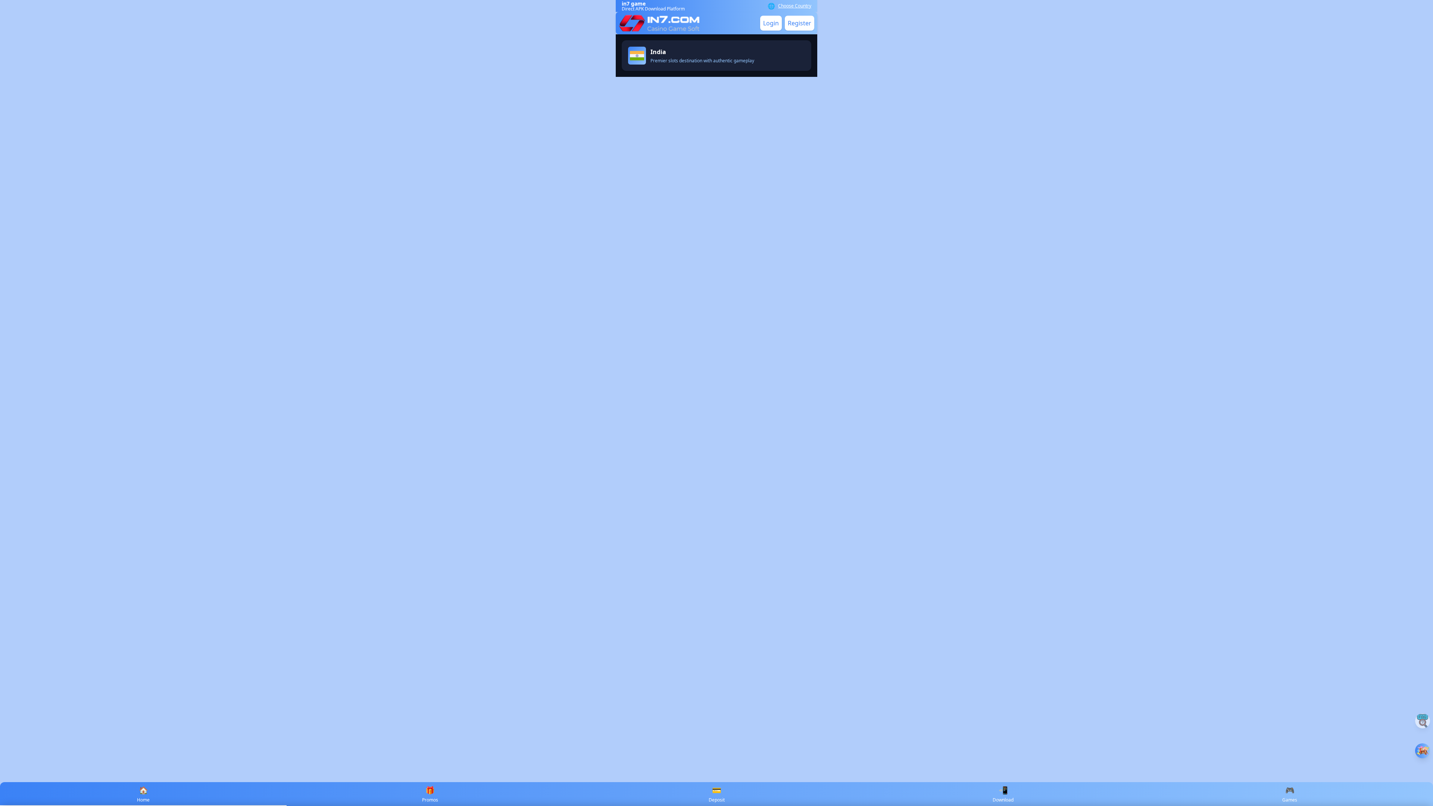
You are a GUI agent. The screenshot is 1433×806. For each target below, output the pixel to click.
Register (799, 23)
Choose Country (794, 6)
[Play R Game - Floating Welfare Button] (1422, 750)
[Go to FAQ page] (1422, 720)
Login (771, 23)
